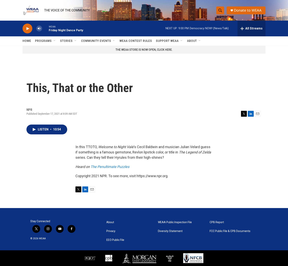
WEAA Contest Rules (136, 40)
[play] (27, 28)
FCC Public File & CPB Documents (230, 231)
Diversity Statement (170, 231)
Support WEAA (167, 40)
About (192, 40)
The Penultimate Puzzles (110, 167)
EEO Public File (115, 239)
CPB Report (217, 222)
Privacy (110, 231)
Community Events (96, 40)
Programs (43, 40)
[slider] (45, 28)
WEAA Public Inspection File (175, 222)
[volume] (39, 28)
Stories (66, 40)
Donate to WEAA (248, 10)
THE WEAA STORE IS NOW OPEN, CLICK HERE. (144, 49)
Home (27, 40)
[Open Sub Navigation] (54, 40)
